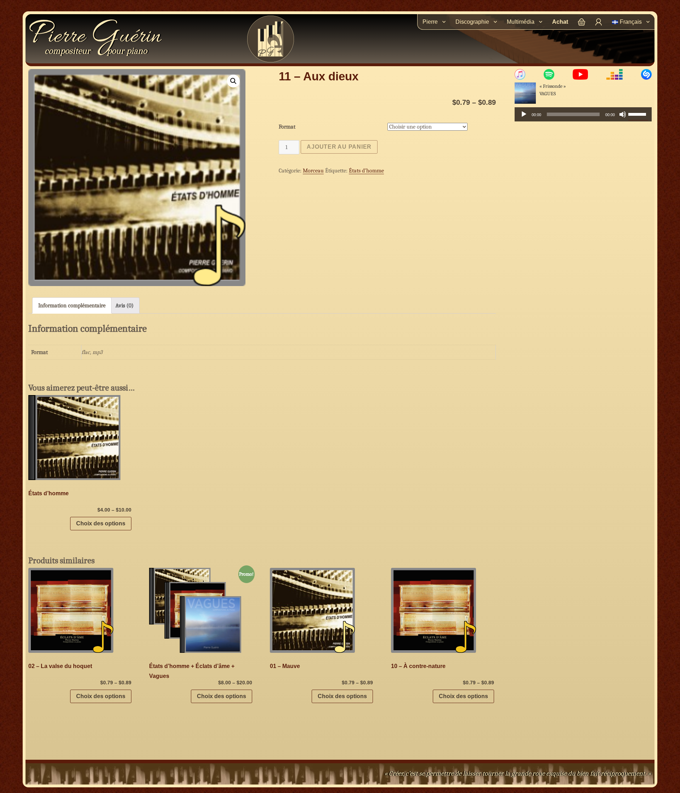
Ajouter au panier (339, 147)
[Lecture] (523, 114)
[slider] (638, 113)
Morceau (313, 170)
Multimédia (520, 22)
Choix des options (100, 523)
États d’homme (366, 170)
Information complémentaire (72, 305)
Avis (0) (124, 305)
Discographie (472, 22)
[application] (583, 114)
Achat (560, 22)
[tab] (72, 305)
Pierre (95, 37)
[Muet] (622, 114)
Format (287, 127)
